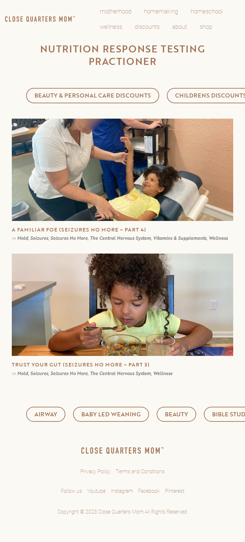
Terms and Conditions (140, 471)
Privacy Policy (95, 471)
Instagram (122, 490)
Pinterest (174, 490)
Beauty (176, 414)
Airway (45, 414)
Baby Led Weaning (111, 414)
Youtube (96, 490)
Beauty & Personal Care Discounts (92, 95)
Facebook (149, 490)
